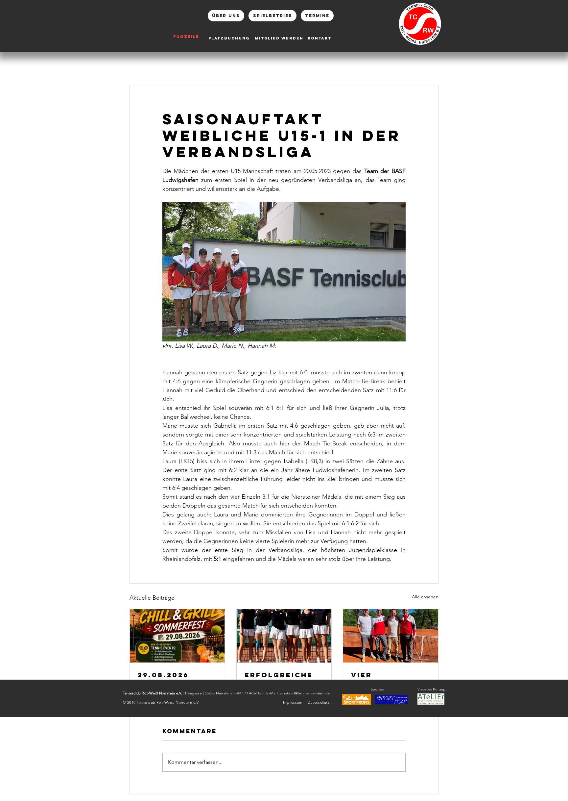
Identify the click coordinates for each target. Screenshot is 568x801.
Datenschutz (320, 702)
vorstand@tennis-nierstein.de (305, 693)
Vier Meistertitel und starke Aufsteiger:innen (388, 679)
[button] (391, 699)
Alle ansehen (425, 597)
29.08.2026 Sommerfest (168, 679)
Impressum (292, 702)
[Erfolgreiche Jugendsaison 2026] (284, 636)
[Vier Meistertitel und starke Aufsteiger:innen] (390, 636)
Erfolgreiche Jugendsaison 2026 (280, 679)
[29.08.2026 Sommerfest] (177, 636)
